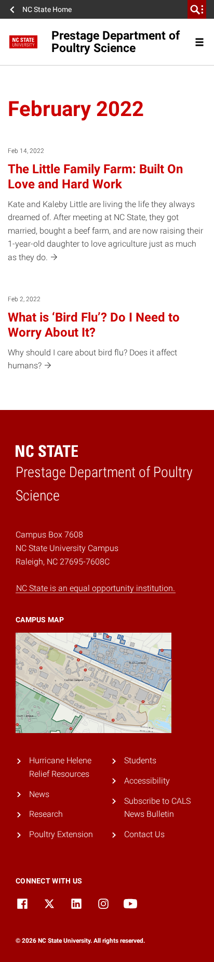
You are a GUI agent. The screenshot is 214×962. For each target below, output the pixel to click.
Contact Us (144, 834)
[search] (197, 9)
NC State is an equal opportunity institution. (95, 588)
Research (46, 814)
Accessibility (147, 781)
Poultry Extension (61, 834)
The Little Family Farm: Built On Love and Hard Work (95, 176)
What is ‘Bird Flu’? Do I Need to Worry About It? (94, 325)
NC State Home (47, 9)
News (39, 794)
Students (140, 760)
